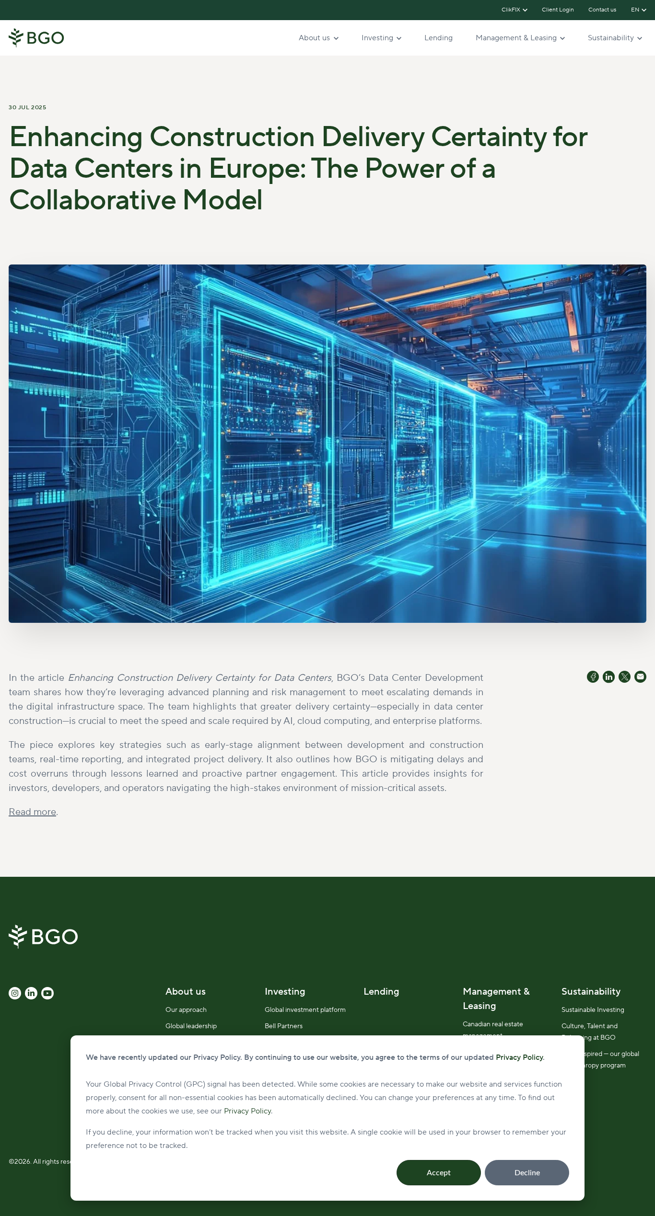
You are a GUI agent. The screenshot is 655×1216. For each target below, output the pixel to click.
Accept (439, 1173)
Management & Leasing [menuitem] (496, 999)
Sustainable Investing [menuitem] (592, 1010)
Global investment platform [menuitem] (305, 1010)
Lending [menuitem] (381, 992)
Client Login (558, 9)
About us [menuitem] (185, 992)
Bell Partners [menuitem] (284, 1026)
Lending (438, 38)
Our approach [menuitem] (186, 1010)
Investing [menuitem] (285, 992)
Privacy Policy (247, 1111)
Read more (32, 812)
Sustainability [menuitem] (590, 992)
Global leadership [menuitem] (191, 1026)
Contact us (603, 9)
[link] (36, 37)
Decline (527, 1173)
